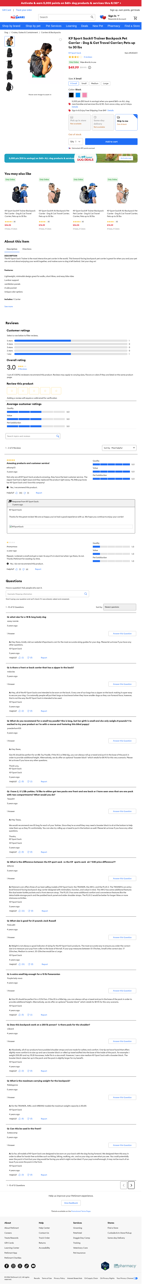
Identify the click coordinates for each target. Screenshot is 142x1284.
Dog (6, 32)
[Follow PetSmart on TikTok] (26, 1266)
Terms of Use (47, 1278)
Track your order (24, 10)
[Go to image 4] (9, 75)
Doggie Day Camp (81, 1238)
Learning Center (11, 1248)
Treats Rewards (11, 1238)
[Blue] (78, 95)
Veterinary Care (80, 1248)
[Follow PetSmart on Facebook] (6, 1266)
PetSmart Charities (12, 1258)
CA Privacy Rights (107, 1278)
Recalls (37, 1278)
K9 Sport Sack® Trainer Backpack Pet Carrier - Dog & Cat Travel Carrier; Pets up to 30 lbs (20, 213)
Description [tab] (12, 249)
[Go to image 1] (9, 41)
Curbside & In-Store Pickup (120, 1233)
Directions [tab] (26, 249)
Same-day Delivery (116, 1238)
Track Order (44, 1238)
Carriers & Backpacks (51, 32)
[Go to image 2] (9, 53)
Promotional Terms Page (80, 1211)
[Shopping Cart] (138, 18)
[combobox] (66, 17)
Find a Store (113, 1228)
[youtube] (33, 1266)
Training (76, 1243)
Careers (8, 1233)
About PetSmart (11, 1228)
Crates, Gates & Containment (24, 32)
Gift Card (6, 10)
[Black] (71, 95)
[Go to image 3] (9, 64)
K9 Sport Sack (75, 53)
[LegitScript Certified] (105, 1266)
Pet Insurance (79, 1253)
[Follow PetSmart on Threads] (20, 1266)
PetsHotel (77, 1233)
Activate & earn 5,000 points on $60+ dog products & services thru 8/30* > (71, 3)
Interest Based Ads (74, 1278)
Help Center (44, 1228)
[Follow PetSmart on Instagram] (13, 1266)
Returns (42, 1243)
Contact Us (44, 1233)
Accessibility (44, 1248)
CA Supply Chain (91, 1278)
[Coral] (84, 95)
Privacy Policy (59, 1278)
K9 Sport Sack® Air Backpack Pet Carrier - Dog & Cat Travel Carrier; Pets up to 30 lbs (54, 213)
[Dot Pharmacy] (125, 1266)
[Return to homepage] (18, 17)
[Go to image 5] (9, 87)
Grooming (77, 1228)
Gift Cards (9, 1243)
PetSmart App (10, 1253)
